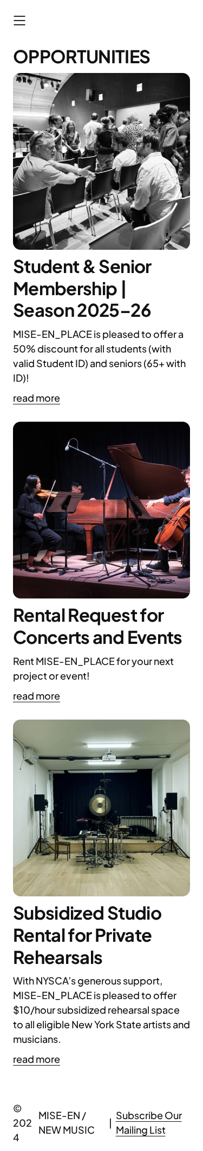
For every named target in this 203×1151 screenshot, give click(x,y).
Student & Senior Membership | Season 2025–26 (82, 288)
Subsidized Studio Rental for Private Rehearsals (87, 934)
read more (36, 397)
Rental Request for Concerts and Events (97, 626)
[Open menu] (19, 20)
